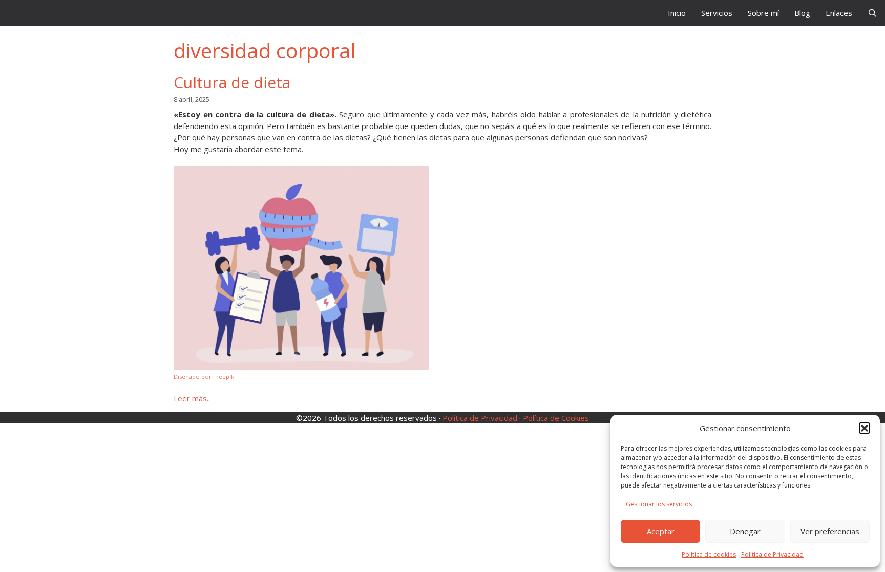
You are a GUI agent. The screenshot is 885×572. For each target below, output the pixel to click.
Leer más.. (192, 398)
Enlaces (839, 13)
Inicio (677, 13)
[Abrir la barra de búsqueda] (872, 13)
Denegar (745, 531)
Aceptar (661, 531)
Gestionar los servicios (659, 504)
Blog (802, 13)
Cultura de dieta (232, 82)
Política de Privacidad (772, 554)
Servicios (716, 13)
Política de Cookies (556, 418)
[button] (864, 428)
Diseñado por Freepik (204, 376)
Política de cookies (709, 554)
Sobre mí (763, 13)
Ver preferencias (829, 531)
